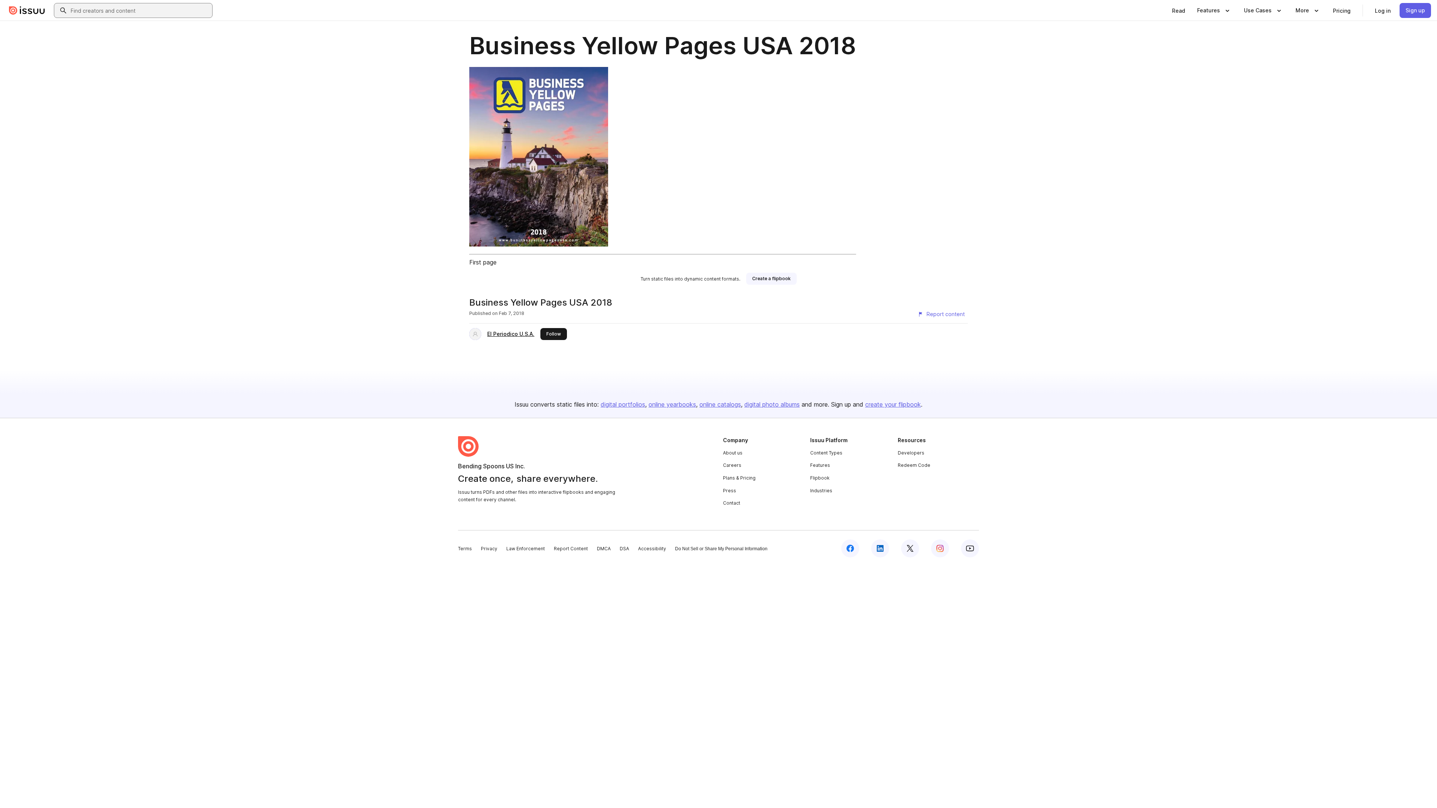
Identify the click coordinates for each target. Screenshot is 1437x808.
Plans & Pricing (739, 478)
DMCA (604, 548)
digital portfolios (623, 404)
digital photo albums (772, 404)
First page (483, 262)
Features (820, 465)
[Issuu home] (27, 10)
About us (732, 453)
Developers (911, 453)
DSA (624, 548)
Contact (731, 503)
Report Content (571, 548)
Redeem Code (914, 465)
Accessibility (652, 548)
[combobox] (140, 10)
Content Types (826, 453)
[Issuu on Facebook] (850, 548)
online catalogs (720, 404)
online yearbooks (672, 404)
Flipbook (820, 478)
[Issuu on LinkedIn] (880, 548)
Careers (732, 465)
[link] (1178, 10)
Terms (465, 548)
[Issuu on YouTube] (970, 548)
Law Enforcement (525, 548)
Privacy (489, 548)
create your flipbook (893, 404)
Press (729, 490)
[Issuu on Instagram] (940, 548)
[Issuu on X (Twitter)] (910, 548)
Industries (821, 490)
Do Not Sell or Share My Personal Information (721, 548)
